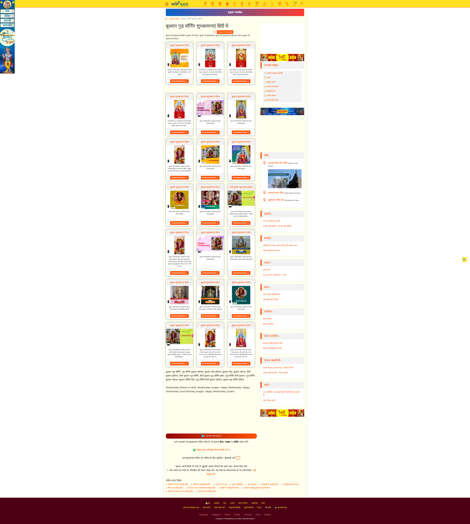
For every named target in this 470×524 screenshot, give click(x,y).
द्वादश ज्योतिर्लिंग (237, 484)
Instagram (216, 515)
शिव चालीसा (267, 319)
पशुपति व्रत (271, 91)
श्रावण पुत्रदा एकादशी (275, 73)
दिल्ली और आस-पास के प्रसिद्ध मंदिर (180, 491)
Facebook (203, 515)
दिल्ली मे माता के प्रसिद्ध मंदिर (178, 484)
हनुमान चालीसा (235, 12)
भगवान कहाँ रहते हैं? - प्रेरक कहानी (275, 373)
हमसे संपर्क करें (219, 507)
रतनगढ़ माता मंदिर (276, 192)
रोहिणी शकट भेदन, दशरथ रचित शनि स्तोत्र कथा (280, 245)
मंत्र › (267, 287)
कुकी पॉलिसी (248, 507)
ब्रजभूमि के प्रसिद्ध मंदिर (270, 484)
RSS (259, 507)
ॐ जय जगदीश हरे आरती (271, 221)
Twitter (227, 515)
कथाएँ (232, 503)
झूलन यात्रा (271, 82)
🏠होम (207, 503)
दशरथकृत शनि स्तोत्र (270, 299)
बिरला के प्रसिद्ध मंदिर (175, 488)
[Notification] (302, 3)
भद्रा (269, 78)
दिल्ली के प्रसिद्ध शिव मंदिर (229, 488)
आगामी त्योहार (271, 65)
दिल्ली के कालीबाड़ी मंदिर (201, 484)
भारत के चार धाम (221, 484)
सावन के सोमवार (273, 86)
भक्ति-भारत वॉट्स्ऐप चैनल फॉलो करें (212, 449)
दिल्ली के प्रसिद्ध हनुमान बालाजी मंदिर (257, 488)
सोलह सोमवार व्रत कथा (271, 250)
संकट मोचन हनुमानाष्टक (271, 294)
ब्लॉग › (267, 384)
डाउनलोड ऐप (282, 507)
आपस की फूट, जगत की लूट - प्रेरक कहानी (278, 368)
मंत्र (224, 503)
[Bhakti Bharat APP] (464, 259)
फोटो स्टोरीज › (272, 336)
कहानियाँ (255, 503)
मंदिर (266, 155)
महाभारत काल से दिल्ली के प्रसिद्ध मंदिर (201, 488)
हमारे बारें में (206, 507)
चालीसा (216, 503)
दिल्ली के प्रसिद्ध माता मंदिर (272, 348)
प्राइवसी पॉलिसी (234, 507)
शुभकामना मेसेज (174, 19)
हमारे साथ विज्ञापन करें (191, 507)
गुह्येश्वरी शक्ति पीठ (276, 200)
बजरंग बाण (266, 270)
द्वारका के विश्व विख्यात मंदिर (273, 343)
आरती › (268, 213)
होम (166, 19)
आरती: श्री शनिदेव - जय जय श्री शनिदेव (277, 226)
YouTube (248, 515)
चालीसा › (269, 311)
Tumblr (237, 515)
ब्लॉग (263, 503)
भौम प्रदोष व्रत (272, 100)
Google (267, 515)
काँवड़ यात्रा (271, 95)
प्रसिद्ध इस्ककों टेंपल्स (291, 484)
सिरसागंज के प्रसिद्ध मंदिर (207, 491)
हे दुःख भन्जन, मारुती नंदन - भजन (274, 275)
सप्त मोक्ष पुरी (252, 484)
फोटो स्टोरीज (243, 503)
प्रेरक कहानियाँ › (273, 360)
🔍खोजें (268, 507)
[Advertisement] (211, 413)
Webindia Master (248, 519)
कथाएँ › (268, 238)
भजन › (267, 262)
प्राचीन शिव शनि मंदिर (278, 163)
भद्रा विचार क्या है (269, 400)
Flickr (258, 515)
